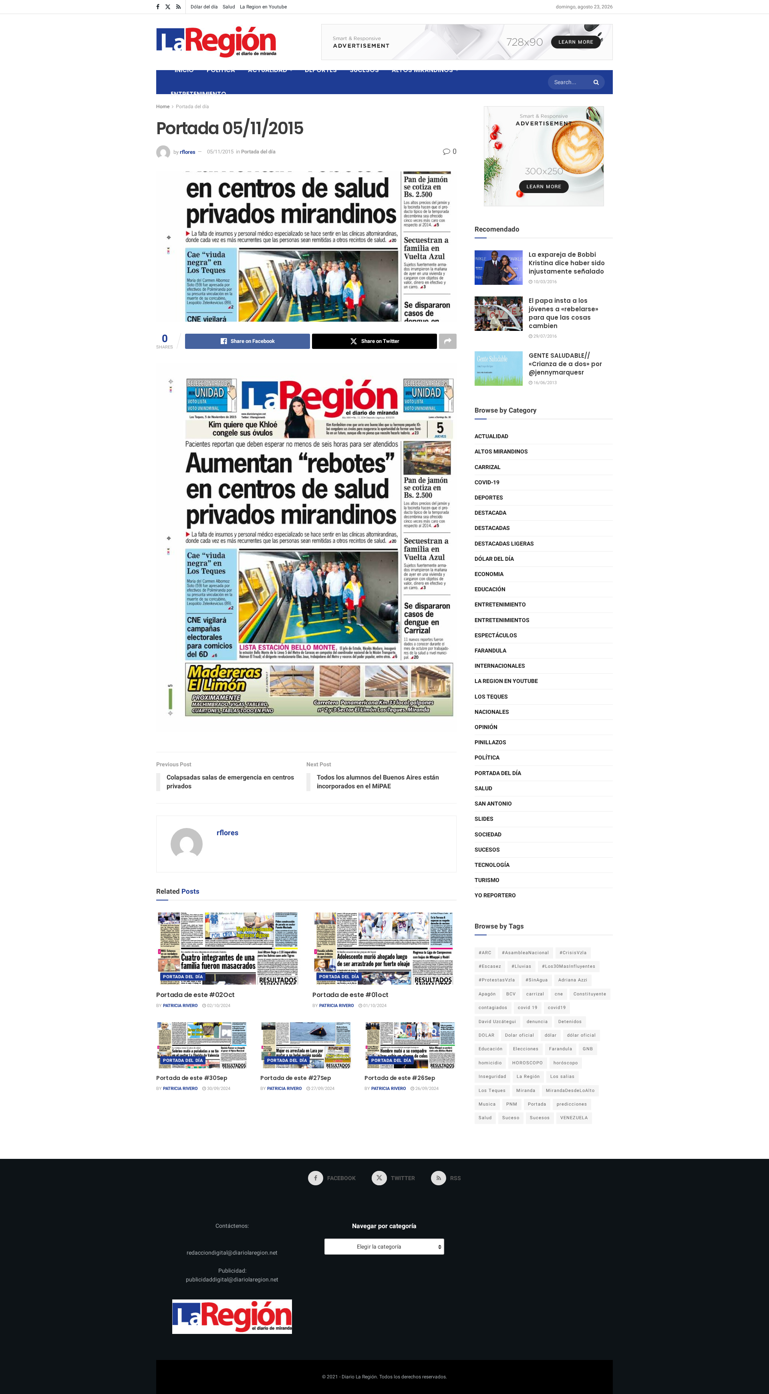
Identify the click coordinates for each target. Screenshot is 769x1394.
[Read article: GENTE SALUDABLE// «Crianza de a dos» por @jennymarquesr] (499, 368)
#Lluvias (521, 966)
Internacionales (500, 666)
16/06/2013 (544, 382)
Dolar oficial (519, 1035)
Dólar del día (204, 6)
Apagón (487, 994)
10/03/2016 (544, 281)
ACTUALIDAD (267, 70)
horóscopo (566, 1063)
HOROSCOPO (527, 1063)
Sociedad (488, 834)
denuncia (537, 1021)
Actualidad (491, 436)
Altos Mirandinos (501, 451)
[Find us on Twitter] (168, 7)
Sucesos (487, 850)
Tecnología (492, 865)
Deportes (489, 498)
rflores (187, 151)
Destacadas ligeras (504, 544)
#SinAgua (536, 980)
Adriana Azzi (573, 980)
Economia (489, 574)
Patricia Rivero (180, 1005)
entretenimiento (500, 604)
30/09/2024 (218, 1088)
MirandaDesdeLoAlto (570, 1090)
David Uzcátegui (497, 1021)
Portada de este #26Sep (399, 1078)
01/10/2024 (374, 1005)
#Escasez (490, 966)
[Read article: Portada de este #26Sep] (410, 1045)
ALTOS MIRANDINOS (422, 70)
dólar (551, 1035)
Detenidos (570, 1021)
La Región (528, 1076)
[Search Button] (597, 82)
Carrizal (488, 467)
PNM (511, 1104)
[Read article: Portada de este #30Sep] (202, 1045)
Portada (537, 1104)
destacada (490, 513)
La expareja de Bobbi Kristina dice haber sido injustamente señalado (567, 263)
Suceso (510, 1117)
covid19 (557, 1007)
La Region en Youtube (263, 6)
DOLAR (487, 1035)
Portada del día (192, 106)
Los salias (562, 1076)
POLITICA (221, 70)
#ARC (485, 952)
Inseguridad (492, 1076)
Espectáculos (496, 635)
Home (162, 106)
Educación (490, 589)
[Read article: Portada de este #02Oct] (228, 949)
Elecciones (526, 1049)
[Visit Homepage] (216, 42)
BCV (511, 994)
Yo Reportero (495, 895)
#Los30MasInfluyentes (569, 966)
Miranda (525, 1090)
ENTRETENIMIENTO (198, 94)
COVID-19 (487, 482)
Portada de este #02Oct (195, 994)
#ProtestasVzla (497, 980)
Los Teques (491, 697)
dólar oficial (581, 1035)
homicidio (490, 1063)
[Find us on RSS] (178, 7)
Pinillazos (490, 742)
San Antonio (493, 804)
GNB (588, 1049)
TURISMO (487, 880)
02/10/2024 (218, 1005)
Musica (487, 1104)
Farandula (490, 651)
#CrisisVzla (573, 952)
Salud (229, 6)
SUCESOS (364, 70)
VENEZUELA (574, 1117)
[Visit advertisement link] (467, 42)
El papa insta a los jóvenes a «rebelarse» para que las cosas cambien (563, 313)
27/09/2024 (322, 1088)
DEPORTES (321, 70)
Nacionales (492, 712)
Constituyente (590, 994)
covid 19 (527, 1007)
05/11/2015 (220, 151)
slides (484, 819)
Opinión (486, 727)
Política (487, 757)
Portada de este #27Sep (295, 1078)
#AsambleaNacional (525, 952)
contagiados (493, 1007)
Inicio (184, 70)
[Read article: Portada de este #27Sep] (306, 1045)
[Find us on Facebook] (157, 7)
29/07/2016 (544, 336)
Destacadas (492, 528)
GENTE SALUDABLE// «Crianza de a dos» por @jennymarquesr (565, 364)
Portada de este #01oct (350, 994)
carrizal (535, 994)
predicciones (572, 1104)
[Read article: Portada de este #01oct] (384, 949)
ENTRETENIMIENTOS (502, 620)
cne (559, 994)
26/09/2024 (426, 1088)
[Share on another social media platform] (448, 341)
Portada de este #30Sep (191, 1078)
